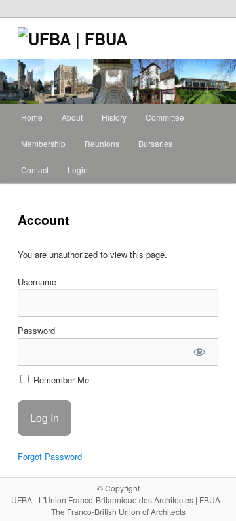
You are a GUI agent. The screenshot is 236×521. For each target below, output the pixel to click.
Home (32, 117)
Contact (35, 169)
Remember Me (60, 379)
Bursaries (155, 143)
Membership (43, 143)
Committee (165, 117)
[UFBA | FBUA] (29, 39)
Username (37, 282)
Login (78, 169)
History (114, 117)
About (72, 117)
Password (36, 330)
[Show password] (199, 352)
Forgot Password (50, 456)
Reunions (102, 143)
